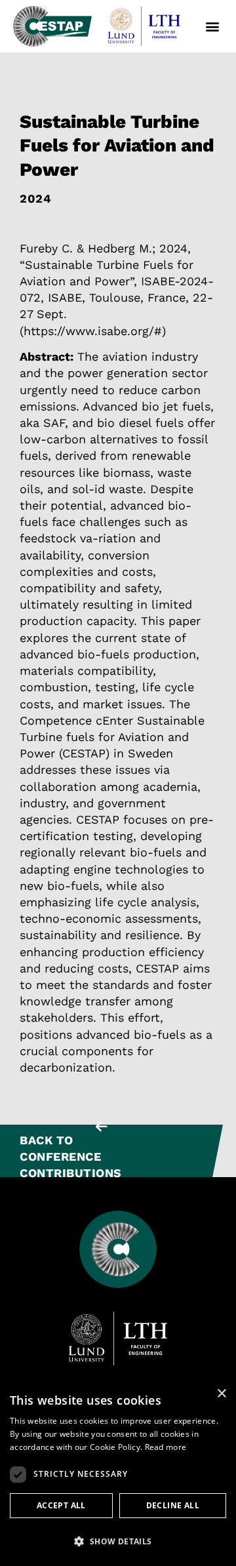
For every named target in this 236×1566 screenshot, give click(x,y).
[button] (212, 26)
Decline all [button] (172, 1505)
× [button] (221, 1394)
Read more (166, 1447)
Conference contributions (71, 1165)
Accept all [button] (61, 1505)
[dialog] (118, 1473)
